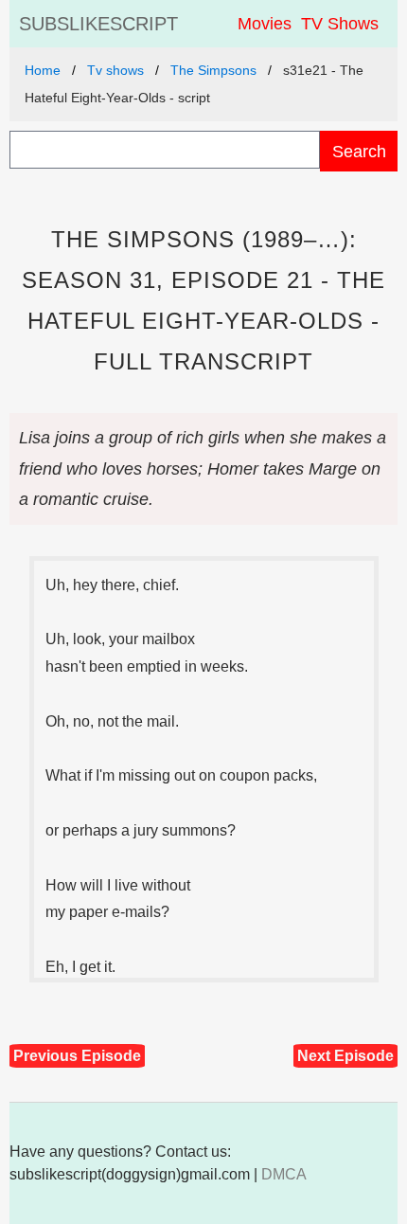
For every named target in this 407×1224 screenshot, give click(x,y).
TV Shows (340, 23)
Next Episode (345, 1056)
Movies (265, 23)
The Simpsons (213, 70)
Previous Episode (77, 1056)
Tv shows (115, 70)
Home (43, 70)
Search (359, 151)
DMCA (284, 1174)
